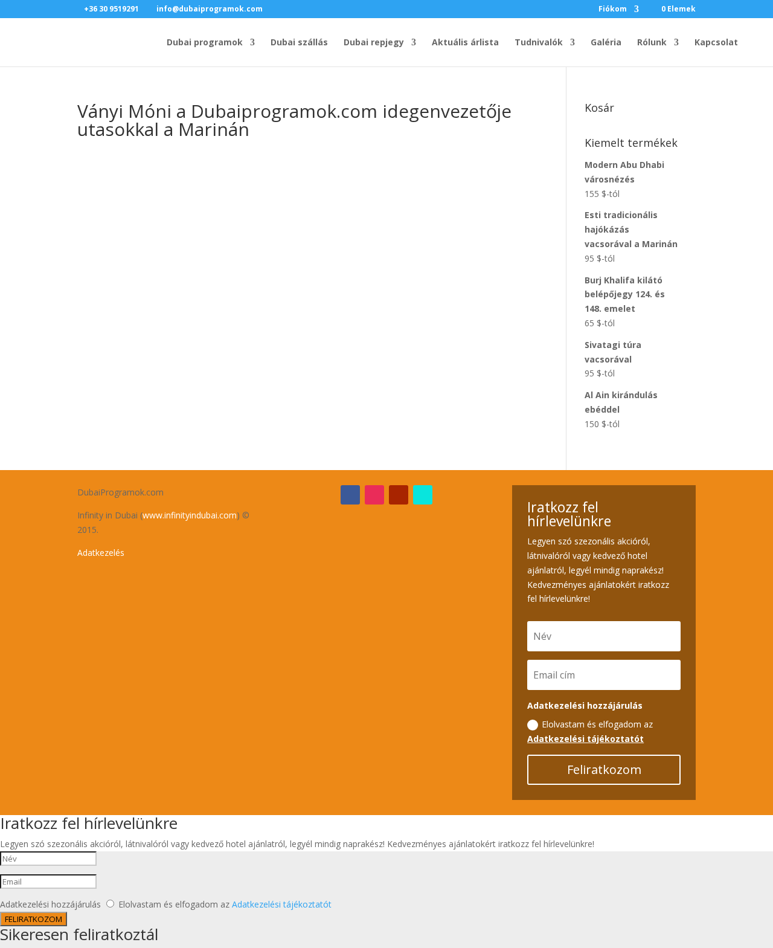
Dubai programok (205, 43)
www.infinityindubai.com (190, 515)
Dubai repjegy (374, 43)
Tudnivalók (539, 43)
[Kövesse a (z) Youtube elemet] (398, 495)
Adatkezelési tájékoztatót (585, 738)
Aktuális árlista (465, 43)
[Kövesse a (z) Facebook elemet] (350, 495)
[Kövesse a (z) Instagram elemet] (374, 495)
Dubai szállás (299, 43)
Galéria (606, 43)
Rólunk (652, 43)
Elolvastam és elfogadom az (590, 731)
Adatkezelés (100, 552)
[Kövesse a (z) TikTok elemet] (422, 495)
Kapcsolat (716, 43)
